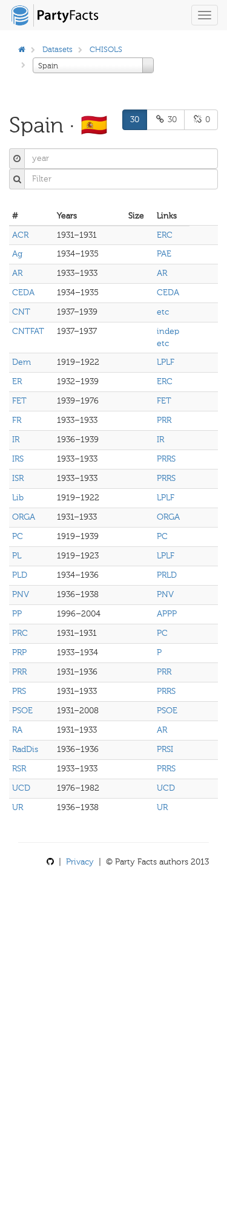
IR (15, 439)
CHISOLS (106, 49)
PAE (164, 254)
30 (134, 119)
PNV (20, 594)
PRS (19, 691)
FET (19, 401)
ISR (18, 478)
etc (163, 312)
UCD (21, 788)
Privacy (80, 862)
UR (17, 807)
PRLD (167, 575)
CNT (21, 312)
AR (17, 273)
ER (17, 381)
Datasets (57, 49)
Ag (17, 254)
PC (17, 536)
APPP (167, 614)
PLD (19, 575)
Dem (21, 362)
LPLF (165, 362)
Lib (18, 497)
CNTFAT (28, 331)
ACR (20, 235)
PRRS (166, 459)
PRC (20, 633)
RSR (19, 769)
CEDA (23, 292)
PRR (164, 420)
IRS (18, 459)
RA (17, 730)
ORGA (23, 517)
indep (168, 331)
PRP (19, 652)
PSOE (22, 710)
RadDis (25, 749)
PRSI (165, 749)
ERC (165, 235)
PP (17, 614)
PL (16, 556)
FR (16, 420)
